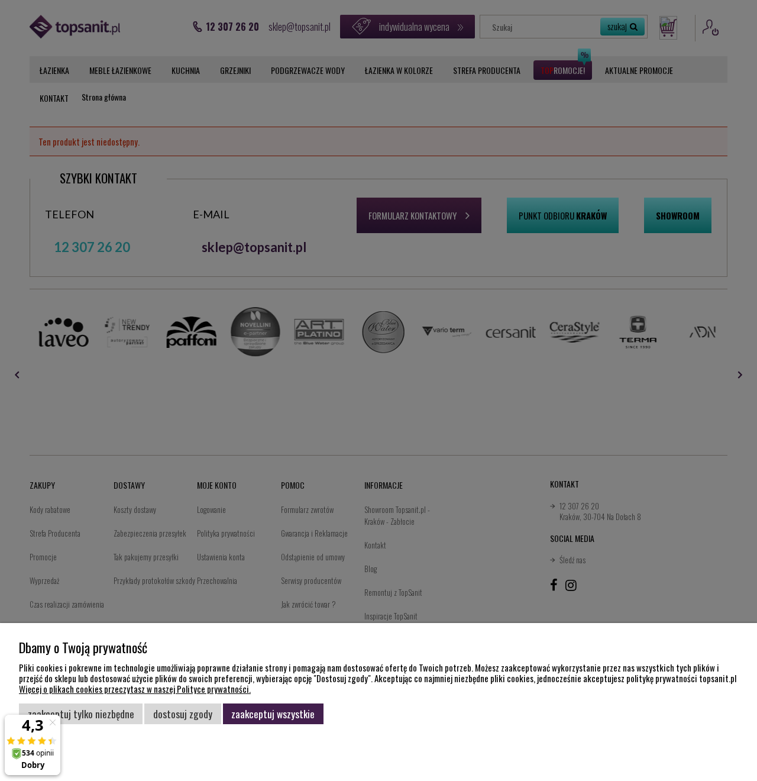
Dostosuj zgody (182, 713)
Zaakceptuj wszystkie (273, 713)
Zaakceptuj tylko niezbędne (81, 713)
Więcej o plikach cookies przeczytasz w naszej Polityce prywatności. (135, 688)
